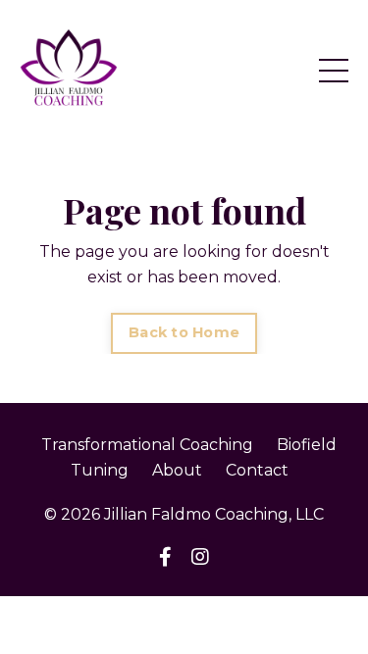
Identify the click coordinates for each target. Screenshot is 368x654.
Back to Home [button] (184, 332)
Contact (257, 470)
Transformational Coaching (147, 444)
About (177, 470)
